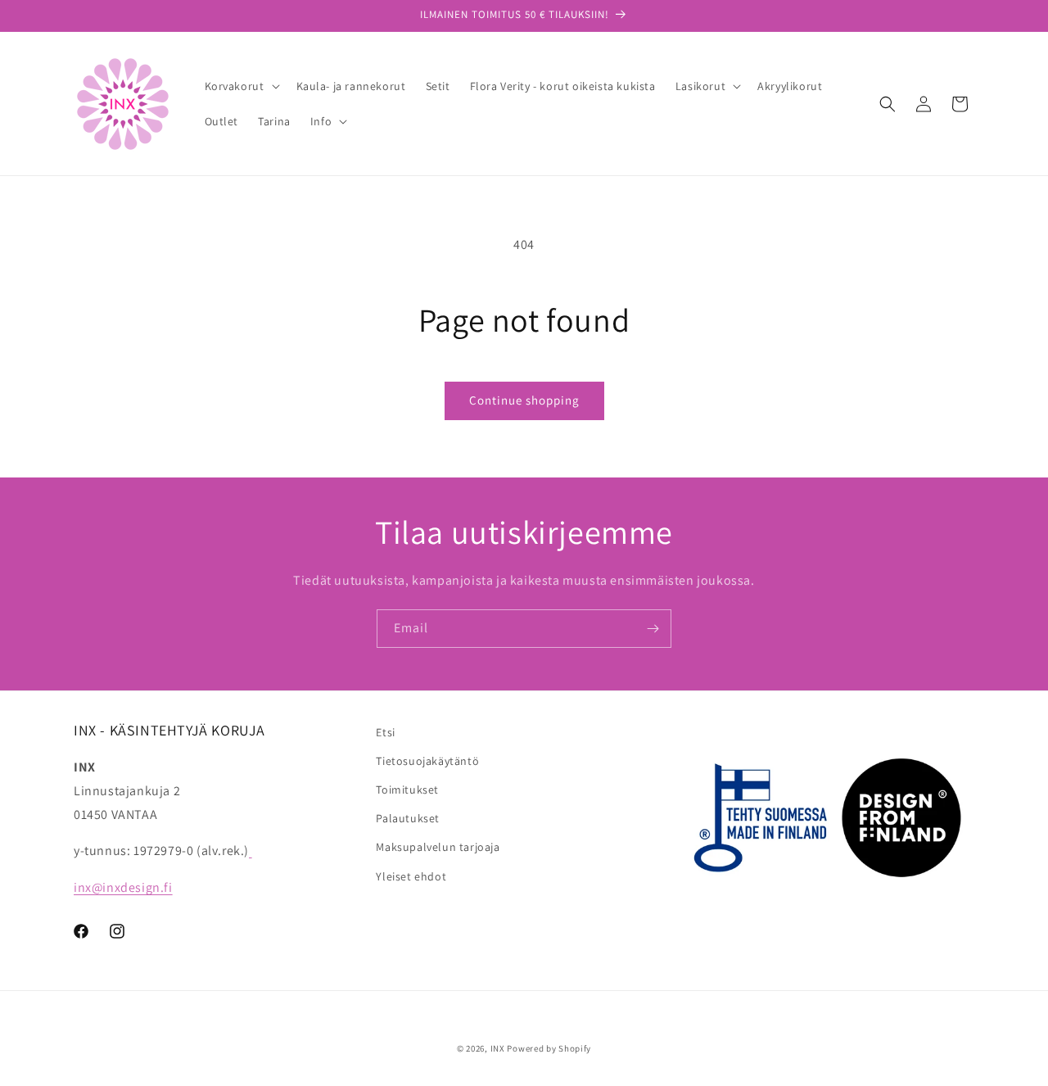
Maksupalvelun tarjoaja (437, 846)
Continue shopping (524, 400)
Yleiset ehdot (411, 876)
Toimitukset (407, 789)
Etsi (385, 732)
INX (497, 1048)
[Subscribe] (653, 628)
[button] (241, 86)
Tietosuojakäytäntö (427, 760)
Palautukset (408, 818)
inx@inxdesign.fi (123, 887)
